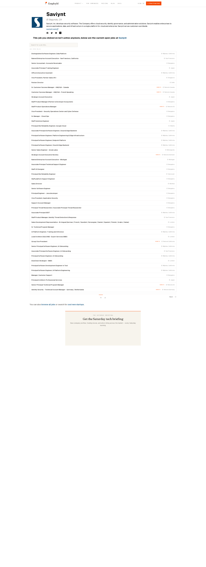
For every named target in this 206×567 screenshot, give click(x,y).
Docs (119, 3)
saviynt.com (51, 29)
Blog (113, 3)
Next (171, 297)
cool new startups (76, 304)
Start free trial (154, 3)
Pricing (104, 3)
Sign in (141, 3)
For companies (92, 3)
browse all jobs (48, 304)
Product (78, 3)
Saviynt (123, 38)
